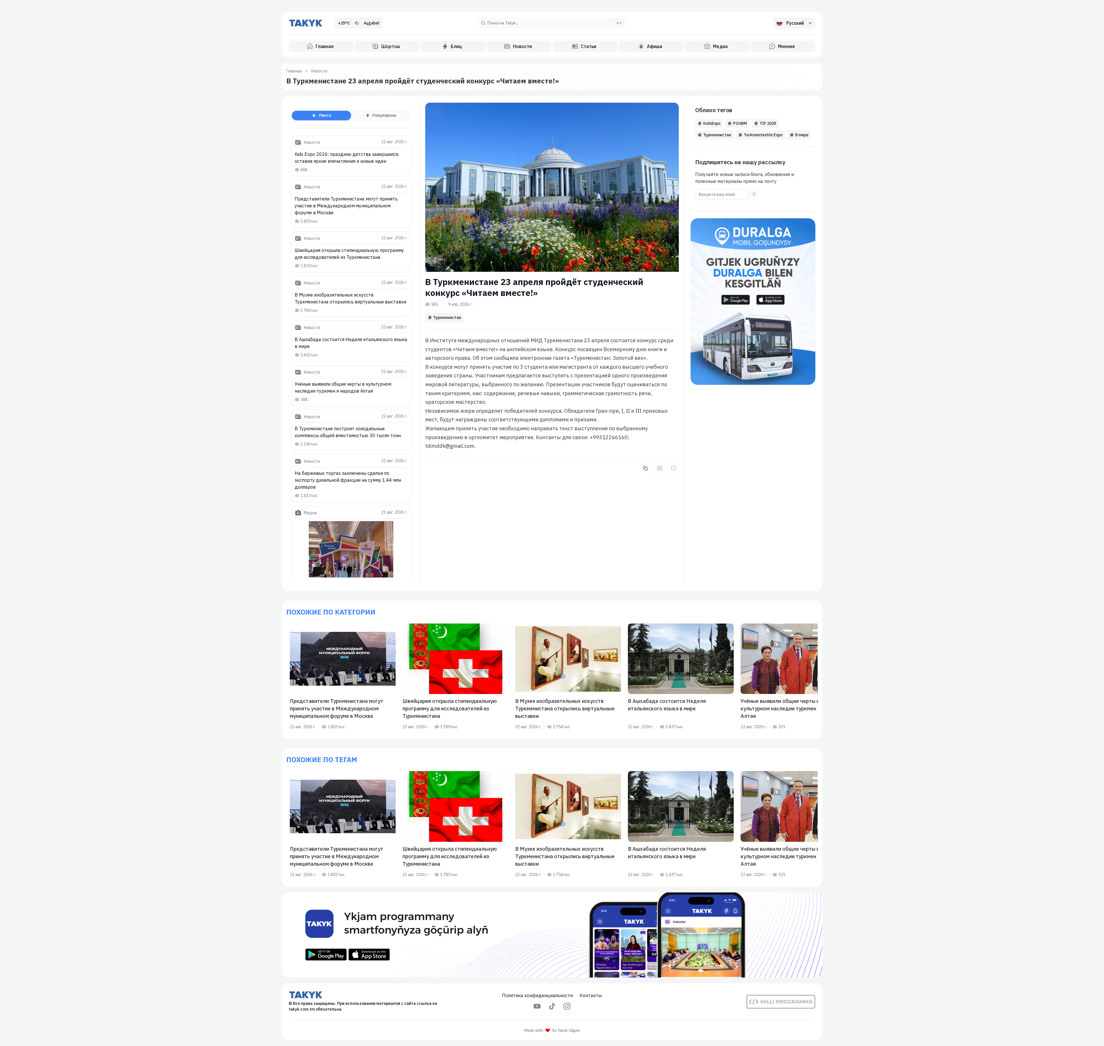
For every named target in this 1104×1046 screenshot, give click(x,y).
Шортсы (390, 46)
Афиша (654, 46)
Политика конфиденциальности (537, 995)
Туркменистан (447, 317)
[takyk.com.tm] (306, 23)
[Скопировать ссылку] (645, 468)
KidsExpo (711, 123)
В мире (801, 134)
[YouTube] (537, 1006)
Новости (522, 46)
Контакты (591, 995)
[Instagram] (567, 1006)
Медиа (720, 46)
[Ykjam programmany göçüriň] (552, 935)
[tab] (321, 115)
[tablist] (351, 115)
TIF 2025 (768, 123)
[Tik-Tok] (552, 1006)
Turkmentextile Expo (763, 134)
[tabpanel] (351, 356)
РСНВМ (740, 123)
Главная (325, 46)
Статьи (588, 46)
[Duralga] (753, 301)
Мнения (786, 46)
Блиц (456, 46)
